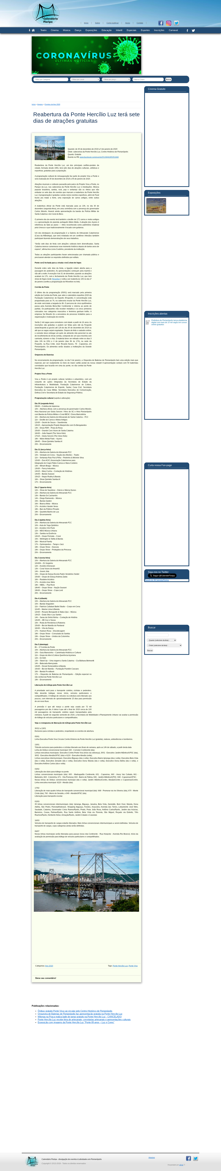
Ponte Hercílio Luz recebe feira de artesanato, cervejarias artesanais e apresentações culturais (84, 1019)
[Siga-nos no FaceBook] (162, 23)
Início (34, 104)
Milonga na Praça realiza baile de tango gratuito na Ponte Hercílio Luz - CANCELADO (80, 1016)
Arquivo (40, 104)
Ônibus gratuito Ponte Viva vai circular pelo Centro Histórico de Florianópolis (75, 1011)
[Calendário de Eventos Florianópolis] (32, 1157)
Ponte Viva (133, 966)
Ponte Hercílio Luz (120, 966)
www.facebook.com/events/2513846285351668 (99, 157)
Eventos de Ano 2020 (52, 104)
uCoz (181, 1165)
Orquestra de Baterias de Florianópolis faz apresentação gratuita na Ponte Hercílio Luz (80, 1014)
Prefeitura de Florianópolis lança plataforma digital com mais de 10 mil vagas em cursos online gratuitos (169, 322)
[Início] (33, 31)
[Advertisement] (134, 10)
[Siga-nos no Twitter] (177, 23)
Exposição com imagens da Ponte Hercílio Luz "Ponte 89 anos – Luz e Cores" (76, 1022)
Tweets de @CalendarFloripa (157, 580)
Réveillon (56, 279)
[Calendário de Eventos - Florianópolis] (46, 24)
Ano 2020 (49, 966)
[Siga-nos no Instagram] (169, 23)
